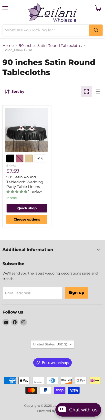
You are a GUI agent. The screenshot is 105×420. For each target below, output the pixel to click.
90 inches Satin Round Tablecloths (50, 45)
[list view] (97, 91)
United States (50, 344)
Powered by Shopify (52, 411)
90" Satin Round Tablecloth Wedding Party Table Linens (24, 182)
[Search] (96, 30)
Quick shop (27, 208)
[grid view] (86, 91)
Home (8, 45)
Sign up (76, 292)
